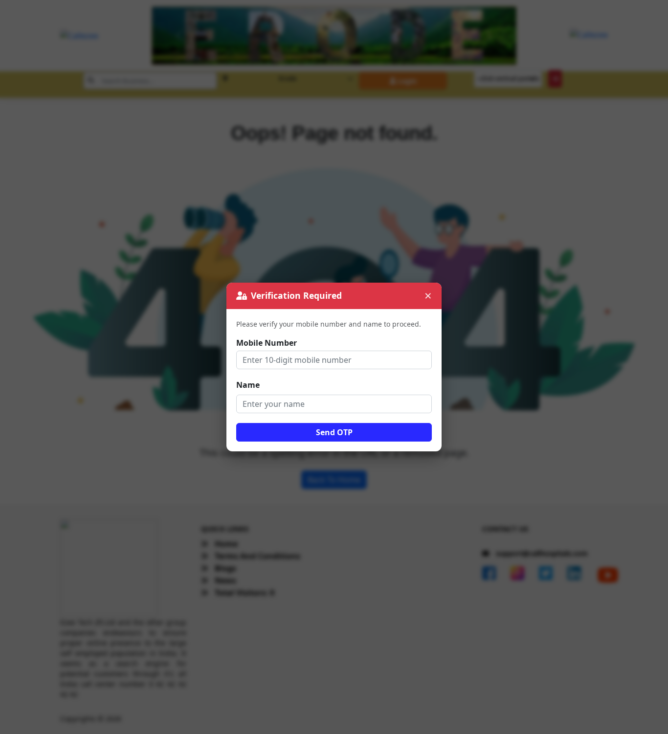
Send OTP (334, 432)
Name (248, 384)
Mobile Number (266, 342)
